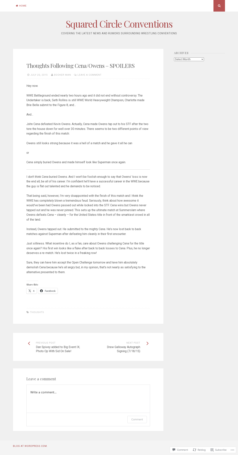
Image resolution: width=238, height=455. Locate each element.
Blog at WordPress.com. (30, 446)
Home (23, 5)
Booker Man (62, 74)
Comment (137, 419)
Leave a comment (90, 74)
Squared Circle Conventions (119, 24)
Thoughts (37, 312)
